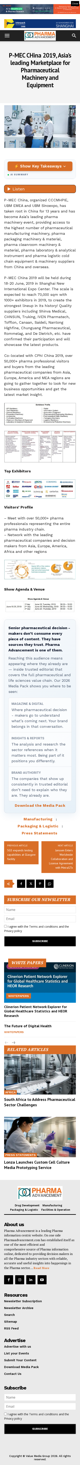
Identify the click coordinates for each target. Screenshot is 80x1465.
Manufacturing (38, 819)
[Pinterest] (40, 884)
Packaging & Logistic (38, 826)
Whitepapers (18, 996)
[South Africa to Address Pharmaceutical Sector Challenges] (40, 1074)
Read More (41, 1268)
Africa (10, 1092)
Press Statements (39, 833)
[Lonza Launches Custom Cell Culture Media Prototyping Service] (40, 1137)
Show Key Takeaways (40, 166)
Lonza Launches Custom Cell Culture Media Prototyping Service (37, 1164)
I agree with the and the (36, 929)
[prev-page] (6, 1042)
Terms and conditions (43, 926)
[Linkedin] (30, 1279)
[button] (7, 35)
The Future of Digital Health (27, 1026)
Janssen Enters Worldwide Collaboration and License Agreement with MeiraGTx (61, 858)
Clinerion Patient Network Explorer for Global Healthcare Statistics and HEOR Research (35, 1011)
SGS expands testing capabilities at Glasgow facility (21, 854)
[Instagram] (19, 1279)
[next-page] (13, 1042)
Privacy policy (13, 931)
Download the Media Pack (40, 805)
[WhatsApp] (49, 884)
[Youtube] (42, 1279)
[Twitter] (30, 884)
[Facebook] (21, 884)
